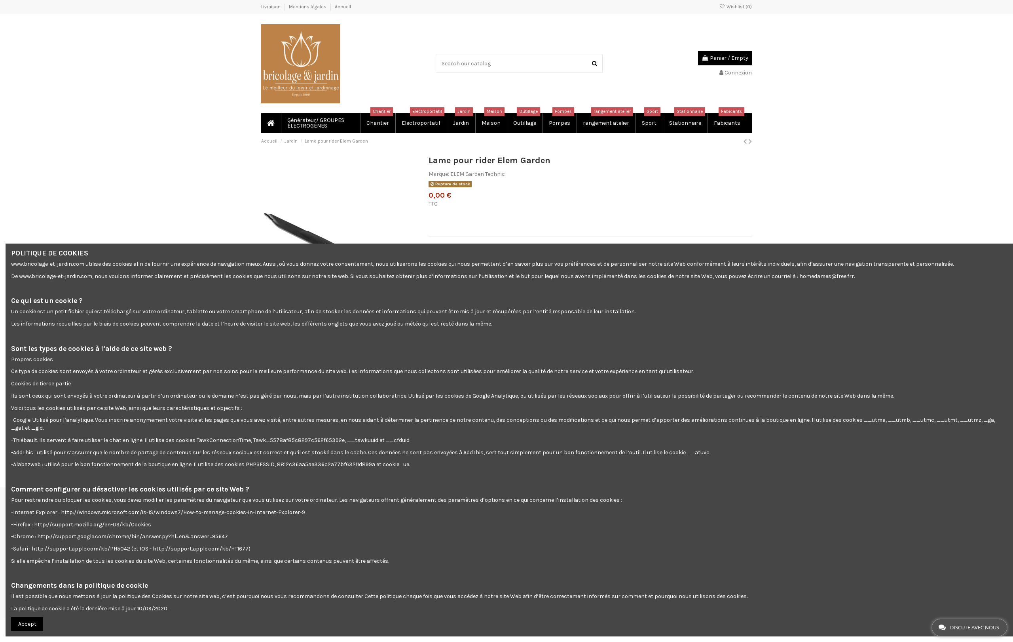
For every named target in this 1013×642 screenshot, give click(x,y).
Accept (27, 624)
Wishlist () (738, 7)
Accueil (343, 7)
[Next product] (750, 141)
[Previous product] (746, 141)
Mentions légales (308, 7)
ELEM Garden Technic (477, 174)
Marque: (439, 174)
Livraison (271, 7)
